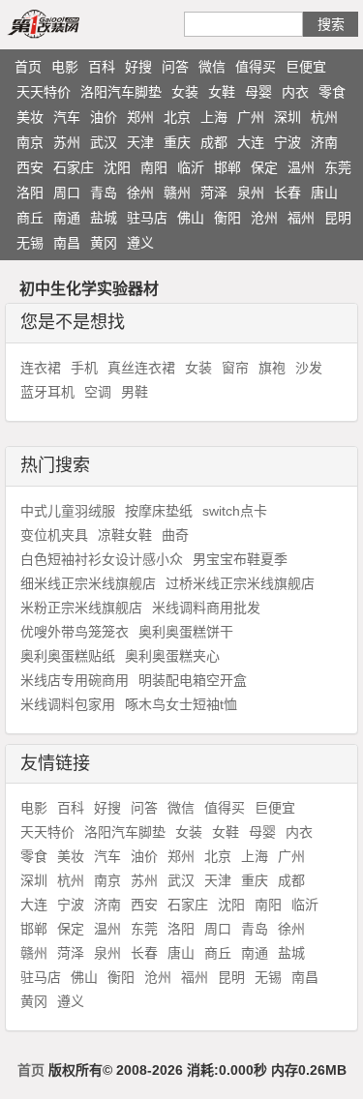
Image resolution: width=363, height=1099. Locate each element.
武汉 (103, 142)
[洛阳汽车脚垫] (66, 23)
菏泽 (213, 192)
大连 (250, 142)
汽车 (66, 117)
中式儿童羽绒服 (67, 511)
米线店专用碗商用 (74, 680)
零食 (332, 92)
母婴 (258, 92)
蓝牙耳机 (47, 392)
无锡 (30, 243)
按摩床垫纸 (159, 511)
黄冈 (103, 243)
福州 (301, 217)
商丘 (30, 217)
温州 (301, 167)
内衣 (295, 92)
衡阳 (227, 217)
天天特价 (43, 92)
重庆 (177, 142)
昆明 (337, 217)
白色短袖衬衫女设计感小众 (101, 559)
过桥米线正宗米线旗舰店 (240, 583)
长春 (287, 192)
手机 (84, 367)
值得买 (255, 66)
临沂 (190, 167)
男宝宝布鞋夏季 (240, 559)
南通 (66, 217)
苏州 (66, 142)
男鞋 (134, 392)
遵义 (140, 243)
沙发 (308, 367)
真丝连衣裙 (141, 367)
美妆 (30, 117)
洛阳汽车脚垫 (121, 92)
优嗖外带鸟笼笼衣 (74, 631)
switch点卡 (234, 511)
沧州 (264, 217)
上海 (213, 117)
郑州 (140, 117)
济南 (324, 142)
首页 (28, 66)
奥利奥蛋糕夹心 (172, 656)
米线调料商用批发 (206, 607)
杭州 (324, 117)
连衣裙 (40, 367)
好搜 (138, 66)
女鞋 (221, 92)
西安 (30, 167)
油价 (103, 117)
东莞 (337, 167)
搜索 (331, 24)
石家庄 (73, 167)
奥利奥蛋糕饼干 (185, 631)
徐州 (140, 192)
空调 (97, 392)
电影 (64, 66)
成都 (213, 142)
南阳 (153, 167)
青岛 (103, 192)
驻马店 (147, 217)
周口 (66, 192)
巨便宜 (306, 66)
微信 (212, 66)
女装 (184, 92)
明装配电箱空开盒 (192, 680)
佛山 (190, 217)
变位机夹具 (54, 535)
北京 (177, 117)
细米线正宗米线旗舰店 (88, 583)
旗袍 (272, 367)
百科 (101, 66)
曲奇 (175, 535)
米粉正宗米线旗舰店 (81, 607)
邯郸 (227, 167)
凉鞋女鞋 (125, 535)
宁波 (287, 142)
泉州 (250, 192)
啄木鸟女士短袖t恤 (181, 704)
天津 (140, 142)
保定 (264, 167)
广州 (250, 117)
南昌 (66, 243)
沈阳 (117, 167)
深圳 (287, 117)
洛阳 (30, 192)
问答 (175, 66)
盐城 (103, 217)
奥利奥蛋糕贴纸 (67, 656)
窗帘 (235, 367)
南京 (30, 142)
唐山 (324, 192)
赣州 (177, 192)
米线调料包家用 (67, 704)
